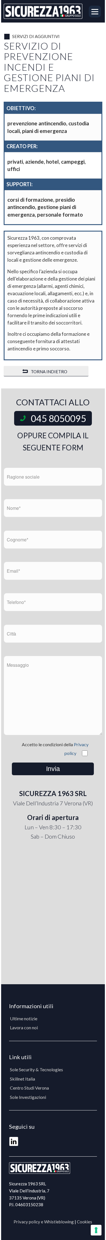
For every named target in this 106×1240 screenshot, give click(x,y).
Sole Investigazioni (28, 1097)
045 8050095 (58, 418)
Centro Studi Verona (29, 1087)
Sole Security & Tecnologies (36, 1069)
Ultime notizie (23, 1018)
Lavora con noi (24, 1027)
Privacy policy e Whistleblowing (44, 1221)
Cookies (84, 1221)
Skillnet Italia (22, 1078)
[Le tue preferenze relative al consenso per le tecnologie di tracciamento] (96, 1230)
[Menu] (93, 11)
